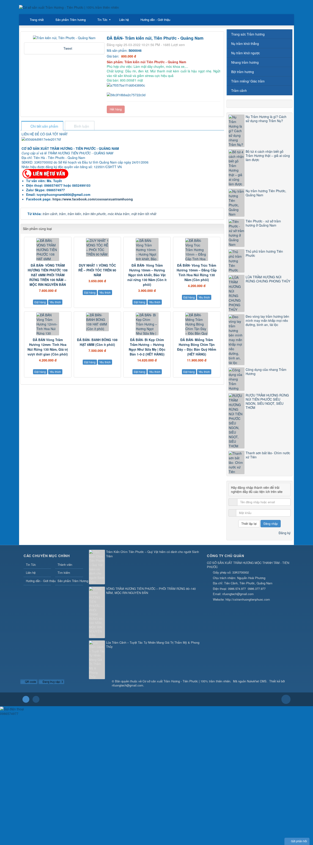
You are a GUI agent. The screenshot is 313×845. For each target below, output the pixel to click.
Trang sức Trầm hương (248, 34)
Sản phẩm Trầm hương (70, 19)
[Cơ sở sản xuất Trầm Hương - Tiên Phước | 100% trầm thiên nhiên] (69, 7)
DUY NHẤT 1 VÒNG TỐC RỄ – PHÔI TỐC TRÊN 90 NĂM (97, 270)
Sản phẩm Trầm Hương (70, 581)
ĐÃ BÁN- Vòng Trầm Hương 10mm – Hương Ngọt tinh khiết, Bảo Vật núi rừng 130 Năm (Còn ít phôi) (147, 275)
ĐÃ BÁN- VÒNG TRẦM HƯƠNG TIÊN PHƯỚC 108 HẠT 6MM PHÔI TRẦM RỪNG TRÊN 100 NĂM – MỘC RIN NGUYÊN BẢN (48, 275)
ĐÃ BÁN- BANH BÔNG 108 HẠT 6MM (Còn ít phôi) (97, 342)
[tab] (42, 126)
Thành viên (65, 564)
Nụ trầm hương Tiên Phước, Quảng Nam (266, 193)
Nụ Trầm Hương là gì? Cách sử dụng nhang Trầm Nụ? (266, 119)
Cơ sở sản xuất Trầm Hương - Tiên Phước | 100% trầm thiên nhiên (186, 681)
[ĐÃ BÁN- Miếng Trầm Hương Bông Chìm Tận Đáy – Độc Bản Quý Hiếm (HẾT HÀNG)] (196, 323)
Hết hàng (116, 109)
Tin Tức (102, 19)
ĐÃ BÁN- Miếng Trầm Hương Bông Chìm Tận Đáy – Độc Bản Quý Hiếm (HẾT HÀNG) (196, 346)
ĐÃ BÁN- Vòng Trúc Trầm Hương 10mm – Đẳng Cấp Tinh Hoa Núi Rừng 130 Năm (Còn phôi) (197, 272)
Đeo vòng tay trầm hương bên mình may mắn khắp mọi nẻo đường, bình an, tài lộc (267, 320)
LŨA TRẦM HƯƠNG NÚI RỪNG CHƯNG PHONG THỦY (268, 279)
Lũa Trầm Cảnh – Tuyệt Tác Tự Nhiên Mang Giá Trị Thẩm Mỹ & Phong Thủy (152, 644)
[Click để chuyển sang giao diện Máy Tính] (36, 699)
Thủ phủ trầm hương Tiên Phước (264, 253)
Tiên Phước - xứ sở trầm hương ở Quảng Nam (263, 223)
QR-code (30, 682)
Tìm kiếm (64, 572)
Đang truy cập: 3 (52, 682)
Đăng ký (285, 533)
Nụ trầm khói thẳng (245, 43)
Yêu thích (55, 302)
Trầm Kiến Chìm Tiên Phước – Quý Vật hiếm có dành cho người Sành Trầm (152, 554)
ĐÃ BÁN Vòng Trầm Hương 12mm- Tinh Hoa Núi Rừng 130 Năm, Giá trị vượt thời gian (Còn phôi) (47, 346)
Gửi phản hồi (299, 841)
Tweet (67, 48)
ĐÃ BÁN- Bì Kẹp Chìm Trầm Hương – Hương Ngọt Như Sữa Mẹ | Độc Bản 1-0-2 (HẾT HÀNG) (147, 346)
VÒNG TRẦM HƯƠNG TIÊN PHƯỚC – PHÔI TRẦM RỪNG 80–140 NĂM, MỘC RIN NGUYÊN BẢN (151, 591)
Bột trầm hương (242, 71)
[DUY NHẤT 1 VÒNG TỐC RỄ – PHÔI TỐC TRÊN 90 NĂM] (97, 247)
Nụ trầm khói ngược (245, 53)
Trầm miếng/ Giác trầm (248, 81)
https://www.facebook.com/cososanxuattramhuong (92, 199)
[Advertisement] (137, 748)
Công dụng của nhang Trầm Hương (266, 371)
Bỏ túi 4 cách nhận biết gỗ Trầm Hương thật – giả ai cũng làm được (268, 155)
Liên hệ (124, 19)
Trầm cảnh (239, 90)
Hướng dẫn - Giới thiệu (155, 19)
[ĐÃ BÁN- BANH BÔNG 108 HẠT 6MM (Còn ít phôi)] (97, 321)
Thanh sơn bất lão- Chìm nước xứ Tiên (268, 455)
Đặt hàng (40, 302)
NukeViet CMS (256, 681)
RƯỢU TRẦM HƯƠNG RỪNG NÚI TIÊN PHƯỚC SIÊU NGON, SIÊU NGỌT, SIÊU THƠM (267, 401)
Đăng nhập (271, 523)
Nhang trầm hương (245, 62)
